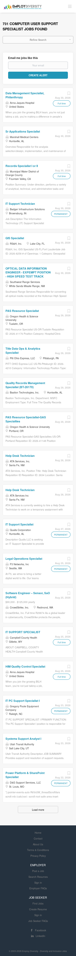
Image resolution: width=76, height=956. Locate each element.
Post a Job (38, 871)
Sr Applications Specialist (22, 131)
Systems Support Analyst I (23, 739)
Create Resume (38, 909)
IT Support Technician (20, 204)
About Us (38, 844)
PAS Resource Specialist (22, 311)
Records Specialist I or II (21, 166)
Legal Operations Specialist (23, 559)
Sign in (38, 882)
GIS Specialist (14, 238)
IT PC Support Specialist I (22, 701)
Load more (38, 809)
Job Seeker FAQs (38, 921)
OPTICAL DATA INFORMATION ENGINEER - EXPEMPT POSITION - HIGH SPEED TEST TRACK (28, 272)
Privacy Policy (38, 856)
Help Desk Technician (20, 456)
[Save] (69, 94)
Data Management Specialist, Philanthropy (24, 95)
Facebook (40, 930)
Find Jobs (38, 903)
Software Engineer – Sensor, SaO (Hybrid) (27, 595)
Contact (38, 838)
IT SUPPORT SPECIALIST (22, 632)
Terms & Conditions (38, 850)
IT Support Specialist (19, 524)
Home (38, 832)
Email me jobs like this (23, 58)
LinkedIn (40, 936)
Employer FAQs (38, 888)
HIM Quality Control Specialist (25, 666)
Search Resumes (38, 877)
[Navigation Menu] (70, 6)
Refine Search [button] (38, 39)
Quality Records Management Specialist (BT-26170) (25, 385)
